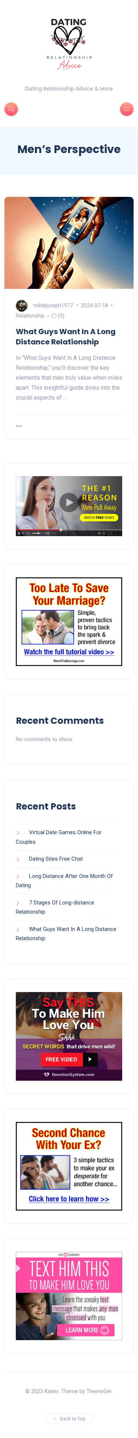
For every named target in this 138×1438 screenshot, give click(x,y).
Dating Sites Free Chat (56, 859)
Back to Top (73, 1418)
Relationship (30, 316)
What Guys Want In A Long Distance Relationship (66, 336)
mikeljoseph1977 (53, 305)
